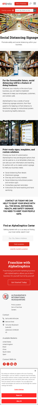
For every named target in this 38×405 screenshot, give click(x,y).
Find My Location (6, 10)
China (4, 349)
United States (7, 342)
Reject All (19, 395)
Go (35, 10)
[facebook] (4, 364)
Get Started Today (19, 282)
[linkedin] (11, 364)
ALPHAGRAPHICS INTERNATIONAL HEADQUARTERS (18, 297)
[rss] (15, 364)
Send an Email (9, 322)
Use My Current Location (19, 249)
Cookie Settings (19, 389)
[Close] (35, 371)
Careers (13, 310)
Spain (4, 354)
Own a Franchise (21, 4)
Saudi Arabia (7, 352)
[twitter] (8, 364)
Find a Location (16, 305)
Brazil (4, 347)
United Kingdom (8, 344)
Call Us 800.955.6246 (12, 318)
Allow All (19, 401)
